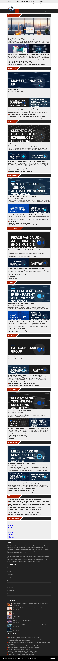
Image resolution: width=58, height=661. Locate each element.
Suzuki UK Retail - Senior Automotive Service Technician (22, 196)
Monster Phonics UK (13, 89)
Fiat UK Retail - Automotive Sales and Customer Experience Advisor (24, 225)
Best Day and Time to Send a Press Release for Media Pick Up (23, 36)
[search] (45, 11)
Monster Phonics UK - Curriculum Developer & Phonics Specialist (18, 108)
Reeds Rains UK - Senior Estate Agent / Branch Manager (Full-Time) (18, 482)
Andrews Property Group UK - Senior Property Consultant (22, 488)
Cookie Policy (33, 658)
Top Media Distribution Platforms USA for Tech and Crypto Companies (25, 509)
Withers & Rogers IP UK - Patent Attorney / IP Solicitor (21, 303)
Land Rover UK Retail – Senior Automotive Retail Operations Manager (39, 215)
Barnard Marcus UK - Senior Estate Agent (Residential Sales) (39, 482)
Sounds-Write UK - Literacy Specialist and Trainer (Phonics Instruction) (25, 118)
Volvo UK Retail (12, 221)
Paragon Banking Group (13, 356)
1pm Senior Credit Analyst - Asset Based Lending (20, 381)
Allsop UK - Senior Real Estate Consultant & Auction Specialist (23, 490)
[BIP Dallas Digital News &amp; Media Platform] (11, 8)
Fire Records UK (12, 276)
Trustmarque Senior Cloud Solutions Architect (19, 437)
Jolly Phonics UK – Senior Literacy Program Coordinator (22, 114)
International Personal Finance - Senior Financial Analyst (22, 383)
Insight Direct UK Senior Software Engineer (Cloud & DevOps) (39, 428)
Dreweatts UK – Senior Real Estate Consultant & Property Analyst (23, 492)
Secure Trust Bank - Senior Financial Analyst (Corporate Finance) (18, 375)
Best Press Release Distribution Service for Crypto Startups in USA (24, 512)
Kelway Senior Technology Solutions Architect (19, 410)
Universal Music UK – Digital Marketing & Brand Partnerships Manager (25, 514)
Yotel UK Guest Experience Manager (38, 161)
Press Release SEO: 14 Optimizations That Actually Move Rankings (18, 54)
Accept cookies (52, 658)
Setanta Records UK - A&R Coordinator (17, 268)
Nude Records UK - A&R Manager (37, 268)
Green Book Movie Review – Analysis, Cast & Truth (20, 511)
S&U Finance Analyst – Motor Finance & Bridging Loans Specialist (24, 385)
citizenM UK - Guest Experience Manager (18, 168)
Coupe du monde (17, 616)
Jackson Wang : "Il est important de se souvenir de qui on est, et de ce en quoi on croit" (32, 608)
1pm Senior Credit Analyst (35, 375)
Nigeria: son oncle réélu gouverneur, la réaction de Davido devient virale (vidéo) (30, 612)
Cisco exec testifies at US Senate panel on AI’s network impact (27, 629)
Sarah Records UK (13, 278)
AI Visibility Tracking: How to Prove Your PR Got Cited (39, 54)
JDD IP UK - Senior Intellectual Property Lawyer (18, 321)
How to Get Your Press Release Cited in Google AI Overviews (23, 62)
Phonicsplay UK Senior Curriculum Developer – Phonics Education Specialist (39, 108)
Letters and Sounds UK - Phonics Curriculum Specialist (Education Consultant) (27, 116)
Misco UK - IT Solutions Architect (16, 428)
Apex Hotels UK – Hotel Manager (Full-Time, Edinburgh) (22, 171)
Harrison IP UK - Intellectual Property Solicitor (19, 330)
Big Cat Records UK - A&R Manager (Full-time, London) (21, 274)
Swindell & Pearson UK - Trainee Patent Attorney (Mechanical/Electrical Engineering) (39, 321)
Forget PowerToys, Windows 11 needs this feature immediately (22, 654)
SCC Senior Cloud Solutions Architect (17, 435)
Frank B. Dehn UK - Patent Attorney (17, 328)
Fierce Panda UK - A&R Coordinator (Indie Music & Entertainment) (24, 250)
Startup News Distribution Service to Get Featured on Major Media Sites (25, 507)
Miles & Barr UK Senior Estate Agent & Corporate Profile (21, 463)
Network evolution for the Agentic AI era (22, 620)
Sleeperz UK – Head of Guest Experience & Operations (21, 143)
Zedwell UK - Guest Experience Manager (18, 161)
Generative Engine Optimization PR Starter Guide (20, 61)
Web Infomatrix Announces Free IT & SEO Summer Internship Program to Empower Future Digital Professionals (29, 505)
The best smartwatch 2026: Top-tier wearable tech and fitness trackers (25, 499)
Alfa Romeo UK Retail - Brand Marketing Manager (20, 223)
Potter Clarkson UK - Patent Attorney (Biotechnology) (21, 331)
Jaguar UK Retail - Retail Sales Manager (17, 215)
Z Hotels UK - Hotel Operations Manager (18, 169)
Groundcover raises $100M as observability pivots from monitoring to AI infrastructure (32, 624)
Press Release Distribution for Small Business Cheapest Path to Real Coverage (27, 64)
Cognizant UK (12, 438)
